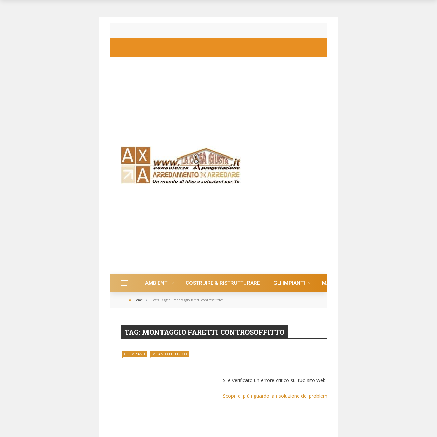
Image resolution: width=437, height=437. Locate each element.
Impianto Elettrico (169, 354)
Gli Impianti (289, 283)
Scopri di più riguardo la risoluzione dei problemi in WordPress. (291, 396)
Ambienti (157, 283)
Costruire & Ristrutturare (223, 283)
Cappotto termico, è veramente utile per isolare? (193, 30)
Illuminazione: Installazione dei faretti (288, 363)
